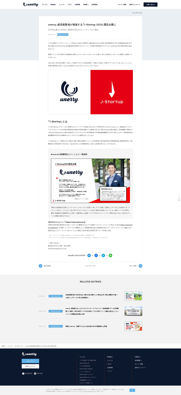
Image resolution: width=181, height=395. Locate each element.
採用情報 (94, 4)
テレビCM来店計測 (85, 366)
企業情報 (77, 4)
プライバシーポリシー (89, 391)
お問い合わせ (150, 4)
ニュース (61, 4)
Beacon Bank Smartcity (86, 369)
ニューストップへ (137, 12)
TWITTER (39, 373)
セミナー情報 (122, 4)
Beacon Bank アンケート (86, 374)
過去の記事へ (45, 266)
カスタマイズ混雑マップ (86, 383)
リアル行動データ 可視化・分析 (88, 360)
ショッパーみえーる (85, 371)
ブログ (69, 4)
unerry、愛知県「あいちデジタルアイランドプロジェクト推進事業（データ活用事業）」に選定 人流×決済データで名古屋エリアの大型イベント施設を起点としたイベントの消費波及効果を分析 (92, 311)
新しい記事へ (135, 266)
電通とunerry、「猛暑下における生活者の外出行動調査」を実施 (86, 326)
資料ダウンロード (134, 4)
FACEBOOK (28, 373)
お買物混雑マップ (84, 380)
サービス (45, 4)
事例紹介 (53, 4)
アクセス (109, 371)
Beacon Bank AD (84, 363)
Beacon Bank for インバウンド (88, 377)
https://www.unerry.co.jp (75, 222)
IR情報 (85, 4)
